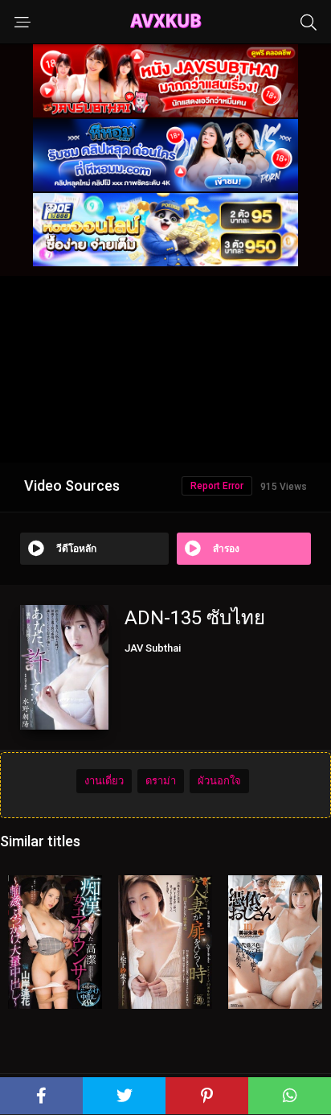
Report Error (216, 486)
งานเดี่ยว (104, 781)
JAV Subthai (153, 648)
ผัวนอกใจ (219, 781)
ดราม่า (160, 781)
